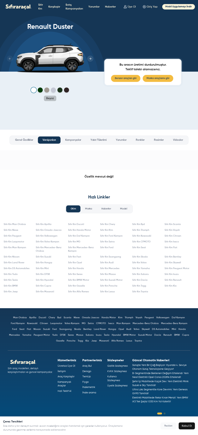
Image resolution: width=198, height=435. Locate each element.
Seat (22, 329)
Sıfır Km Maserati (45, 292)
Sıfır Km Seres (75, 274)
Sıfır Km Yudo (11, 274)
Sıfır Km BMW (11, 286)
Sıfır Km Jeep (11, 292)
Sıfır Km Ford (107, 247)
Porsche (71, 341)
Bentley (87, 329)
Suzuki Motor (145, 335)
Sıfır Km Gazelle (76, 286)
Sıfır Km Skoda (140, 257)
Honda (182, 329)
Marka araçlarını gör (158, 78)
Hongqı (112, 329)
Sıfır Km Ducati (76, 224)
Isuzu (99, 335)
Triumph (129, 318)
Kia (87, 341)
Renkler (140, 140)
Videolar (178, 140)
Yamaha (26, 335)
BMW (177, 335)
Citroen (44, 323)
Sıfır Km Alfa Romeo (78, 292)
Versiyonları (49, 140)
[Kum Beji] (46, 90)
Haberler (110, 6)
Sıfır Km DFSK (43, 274)
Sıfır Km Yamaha (141, 268)
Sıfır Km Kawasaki (141, 236)
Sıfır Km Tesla (11, 280)
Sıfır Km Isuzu (172, 274)
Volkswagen (162, 318)
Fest (54, 329)
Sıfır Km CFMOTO (141, 242)
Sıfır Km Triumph (140, 230)
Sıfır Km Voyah (172, 230)
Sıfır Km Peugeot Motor (177, 268)
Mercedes (14, 335)
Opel (121, 329)
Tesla (106, 335)
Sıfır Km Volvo (139, 263)
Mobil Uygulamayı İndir (178, 6)
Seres (71, 335)
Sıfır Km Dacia (140, 280)
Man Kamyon (123, 323)
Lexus (129, 341)
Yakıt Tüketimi (98, 140)
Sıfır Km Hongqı (44, 263)
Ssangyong (65, 329)
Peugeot (149, 318)
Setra (91, 323)
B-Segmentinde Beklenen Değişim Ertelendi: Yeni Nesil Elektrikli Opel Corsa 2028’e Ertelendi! (160, 375)
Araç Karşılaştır (66, 376)
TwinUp (86, 376)
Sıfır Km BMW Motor (78, 280)
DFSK (63, 335)
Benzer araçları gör (126, 78)
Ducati (42, 318)
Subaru (90, 335)
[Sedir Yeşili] (59, 90)
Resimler (159, 140)
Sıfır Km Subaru (140, 274)
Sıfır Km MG (74, 242)
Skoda (77, 329)
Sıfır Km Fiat (171, 247)
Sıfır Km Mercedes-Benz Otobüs (48, 249)
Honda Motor (109, 318)
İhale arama (89, 392)
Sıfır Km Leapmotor (14, 242)
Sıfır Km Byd (138, 224)
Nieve (77, 318)
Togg (80, 341)
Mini (174, 329)
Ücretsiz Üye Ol (66, 366)
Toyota (138, 341)
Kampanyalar (73, 140)
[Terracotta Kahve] (66, 90)
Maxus (79, 335)
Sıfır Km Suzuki (43, 257)
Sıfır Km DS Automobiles (17, 268)
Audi (128, 329)
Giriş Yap (152, 6)
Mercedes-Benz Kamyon (174, 323)
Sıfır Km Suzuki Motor (111, 280)
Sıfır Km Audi (107, 263)
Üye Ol (132, 6)
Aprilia (32, 318)
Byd (59, 318)
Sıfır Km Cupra (43, 286)
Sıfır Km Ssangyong (110, 257)
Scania (67, 318)
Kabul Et (187, 426)
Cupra (185, 335)
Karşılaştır (54, 6)
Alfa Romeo (117, 341)
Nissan (37, 329)
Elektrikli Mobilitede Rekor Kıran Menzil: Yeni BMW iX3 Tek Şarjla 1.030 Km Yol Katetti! (160, 399)
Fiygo (85, 382)
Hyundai (116, 335)
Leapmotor (56, 323)
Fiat (29, 329)
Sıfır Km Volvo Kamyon (47, 242)
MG (83, 323)
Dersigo (86, 371)
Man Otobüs (20, 318)
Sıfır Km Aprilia (43, 224)
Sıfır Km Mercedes (109, 268)
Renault (167, 335)
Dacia (157, 335)
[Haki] (40, 90)
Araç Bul (87, 366)
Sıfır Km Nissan (12, 257)
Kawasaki (32, 323)
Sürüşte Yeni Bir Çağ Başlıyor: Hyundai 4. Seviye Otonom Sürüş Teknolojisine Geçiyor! (159, 367)
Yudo (55, 335)
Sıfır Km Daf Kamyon (79, 236)
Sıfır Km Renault (173, 280)
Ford (14, 329)
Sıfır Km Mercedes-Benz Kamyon (81, 249)
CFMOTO (101, 323)
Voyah (139, 318)
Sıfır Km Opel (75, 263)
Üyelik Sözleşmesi (117, 385)
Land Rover (100, 329)
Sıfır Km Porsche (108, 286)
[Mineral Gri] (53, 90)
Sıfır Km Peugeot (12, 236)
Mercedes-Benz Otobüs (146, 323)
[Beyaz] (34, 90)
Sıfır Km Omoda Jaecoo (48, 230)
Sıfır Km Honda (76, 268)
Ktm (120, 318)
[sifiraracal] (17, 6)
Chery (52, 318)
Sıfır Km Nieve (11, 230)
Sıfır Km (40, 6)
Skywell (146, 329)
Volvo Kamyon (72, 323)
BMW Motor (129, 335)
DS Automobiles (160, 329)
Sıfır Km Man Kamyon (15, 247)
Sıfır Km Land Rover (14, 263)
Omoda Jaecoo (90, 318)
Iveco (111, 323)
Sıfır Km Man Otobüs (15, 224)
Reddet (168, 426)
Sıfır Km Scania (173, 224)
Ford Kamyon (18, 323)
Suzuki (46, 329)
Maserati (104, 341)
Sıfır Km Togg (139, 286)
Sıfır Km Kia (171, 286)
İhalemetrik (88, 387)
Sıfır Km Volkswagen (46, 236)
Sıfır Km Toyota (140, 292)
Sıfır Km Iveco (172, 242)
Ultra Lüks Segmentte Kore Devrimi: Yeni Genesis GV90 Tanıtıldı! (160, 391)
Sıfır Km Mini (42, 268)
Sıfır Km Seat (139, 247)
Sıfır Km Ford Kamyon (111, 236)
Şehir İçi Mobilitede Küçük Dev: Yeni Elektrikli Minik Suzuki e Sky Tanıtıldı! (160, 383)
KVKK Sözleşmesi (117, 371)
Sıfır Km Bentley (173, 257)
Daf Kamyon (178, 318)
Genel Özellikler (24, 140)
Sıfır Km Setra (107, 242)
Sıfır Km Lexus (107, 292)
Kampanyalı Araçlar (64, 384)
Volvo (136, 329)
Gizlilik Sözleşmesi (117, 366)
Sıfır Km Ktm (106, 230)
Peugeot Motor (42, 335)
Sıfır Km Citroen (173, 236)
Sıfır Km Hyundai (44, 280)
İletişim (62, 371)
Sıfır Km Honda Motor (79, 230)
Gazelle (60, 341)
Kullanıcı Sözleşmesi (113, 378)
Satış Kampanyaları (74, 6)
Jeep (94, 341)
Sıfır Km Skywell (173, 263)
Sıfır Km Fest (74, 257)
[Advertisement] (99, 160)
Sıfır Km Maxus (108, 274)
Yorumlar (94, 6)
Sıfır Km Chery (107, 224)
